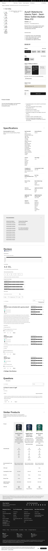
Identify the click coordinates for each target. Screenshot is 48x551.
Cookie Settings (10, 549)
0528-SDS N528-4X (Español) (10, 230)
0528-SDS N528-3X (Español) (10, 228)
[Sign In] (41, 0)
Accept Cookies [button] (43, 548)
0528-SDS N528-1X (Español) (10, 222)
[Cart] (45, 0)
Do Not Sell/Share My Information (6, 522)
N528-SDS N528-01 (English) (10, 239)
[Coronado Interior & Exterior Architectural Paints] (35, 535)
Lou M (4, 359)
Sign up (4, 504)
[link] (43, 0)
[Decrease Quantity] (25, 93)
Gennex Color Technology (35, 118)
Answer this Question (39, 393)
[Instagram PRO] (31, 505)
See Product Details (28, 32)
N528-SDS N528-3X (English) (10, 235)
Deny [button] (38, 548)
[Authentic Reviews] (8, 251)
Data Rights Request (6, 523)
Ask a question (8, 380)
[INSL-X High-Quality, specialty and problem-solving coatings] (21, 535)
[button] (14, 0)
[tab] (6, 14)
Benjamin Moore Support (7, 398)
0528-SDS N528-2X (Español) (10, 224)
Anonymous (5, 338)
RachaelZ (5, 308)
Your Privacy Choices (6, 525)
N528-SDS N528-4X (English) (10, 237)
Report (14, 332)
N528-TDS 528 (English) (22, 222)
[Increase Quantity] (29, 93)
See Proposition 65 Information (23, 229)
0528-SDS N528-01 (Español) (10, 226)
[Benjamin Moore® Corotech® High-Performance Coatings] (7, 535)
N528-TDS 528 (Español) (22, 224)
